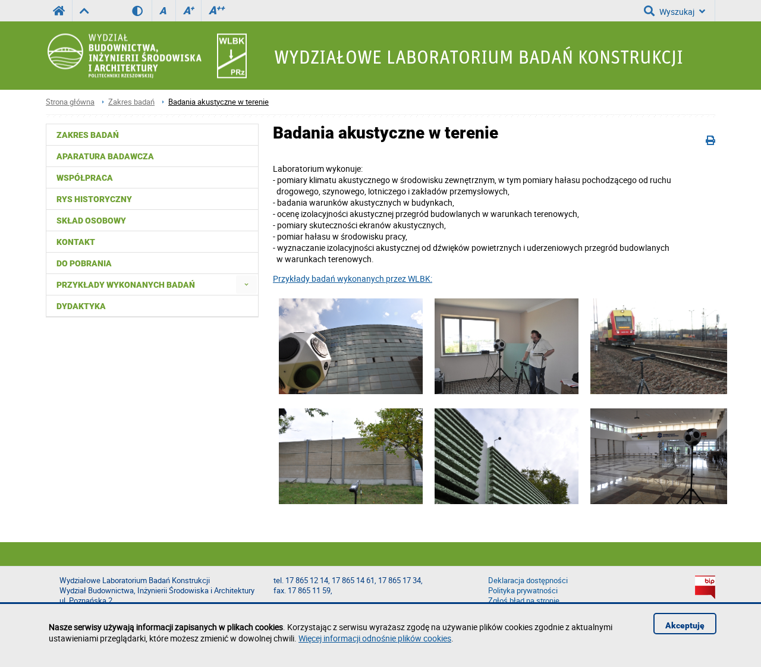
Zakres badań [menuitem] (87, 135)
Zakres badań (131, 102)
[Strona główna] (146, 55)
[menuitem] (246, 284)
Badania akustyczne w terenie (218, 102)
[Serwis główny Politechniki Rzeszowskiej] (59, 10)
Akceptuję (685, 625)
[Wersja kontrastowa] (142, 10)
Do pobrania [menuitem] (84, 263)
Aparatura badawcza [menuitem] (105, 156)
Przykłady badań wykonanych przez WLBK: (352, 278)
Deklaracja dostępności (528, 580)
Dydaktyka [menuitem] (81, 306)
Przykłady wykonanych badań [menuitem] (125, 285)
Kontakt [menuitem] (75, 242)
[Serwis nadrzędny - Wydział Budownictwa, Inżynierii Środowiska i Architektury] (84, 10)
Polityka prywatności (523, 591)
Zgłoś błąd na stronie (523, 601)
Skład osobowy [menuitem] (91, 220)
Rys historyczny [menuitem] (94, 199)
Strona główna (70, 102)
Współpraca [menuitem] (84, 178)
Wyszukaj (676, 11)
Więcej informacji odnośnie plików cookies (374, 638)
